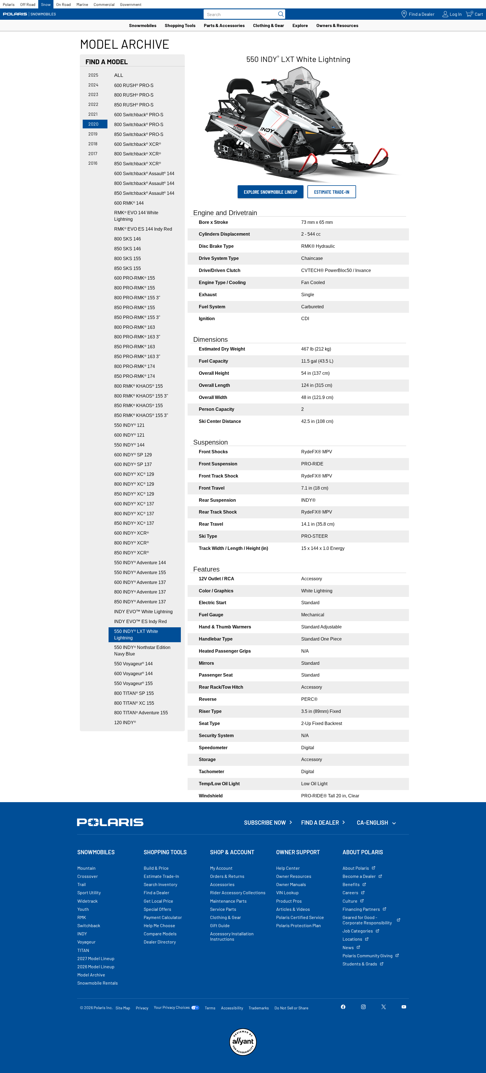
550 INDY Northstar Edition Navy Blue (142, 650)
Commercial (104, 4)
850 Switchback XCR (137, 163)
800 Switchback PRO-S (138, 124)
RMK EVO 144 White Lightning (136, 216)
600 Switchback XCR (137, 144)
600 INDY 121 (129, 435)
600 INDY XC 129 (134, 474)
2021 (93, 114)
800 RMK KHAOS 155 (138, 386)
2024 (93, 84)
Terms (210, 1007)
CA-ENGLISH (373, 822)
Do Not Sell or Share (291, 1007)
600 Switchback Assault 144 (144, 173)
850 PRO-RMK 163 (134, 346)
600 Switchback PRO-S (138, 114)
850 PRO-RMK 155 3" (137, 317)
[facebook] (343, 1007)
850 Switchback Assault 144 (144, 193)
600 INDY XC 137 (134, 503)
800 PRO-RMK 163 (134, 327)
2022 (93, 104)
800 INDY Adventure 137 (140, 592)
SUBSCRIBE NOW (265, 822)
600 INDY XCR (131, 533)
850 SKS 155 (127, 268)
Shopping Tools (180, 25)
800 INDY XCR (131, 543)
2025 (93, 74)
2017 (92, 153)
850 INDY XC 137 (134, 523)
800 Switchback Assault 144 (144, 183)
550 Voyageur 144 (133, 663)
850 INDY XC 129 (134, 494)
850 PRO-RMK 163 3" (137, 356)
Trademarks (259, 1007)
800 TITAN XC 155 (134, 703)
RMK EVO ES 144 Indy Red (143, 229)
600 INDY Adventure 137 (140, 582)
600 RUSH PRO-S (134, 85)
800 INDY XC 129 (134, 484)
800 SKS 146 (127, 239)
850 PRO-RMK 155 (134, 307)
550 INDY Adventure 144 (140, 562)
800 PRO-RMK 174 (134, 366)
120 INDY (125, 722)
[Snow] (29, 14)
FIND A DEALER (320, 822)
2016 (92, 163)
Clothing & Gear (268, 25)
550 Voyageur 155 (133, 683)
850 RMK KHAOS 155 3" (141, 415)
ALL (118, 75)
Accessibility (232, 1007)
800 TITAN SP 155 (134, 693)
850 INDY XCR (131, 552)
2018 (92, 143)
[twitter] (383, 1007)
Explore (300, 25)
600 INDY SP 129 (133, 454)
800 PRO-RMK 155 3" (137, 297)
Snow (46, 4)
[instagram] (363, 1007)
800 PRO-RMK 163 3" (137, 336)
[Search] (279, 14)
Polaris (9, 4)
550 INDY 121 (129, 425)
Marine (82, 4)
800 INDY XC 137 (134, 513)
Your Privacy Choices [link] (172, 1007)
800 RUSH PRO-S (134, 95)
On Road (63, 4)
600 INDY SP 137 (133, 464)
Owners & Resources (337, 25)
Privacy (142, 1007)
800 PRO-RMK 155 (134, 287)
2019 (92, 133)
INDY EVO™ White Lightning (143, 611)
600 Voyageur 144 (133, 673)
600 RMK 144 (129, 203)
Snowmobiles (142, 25)
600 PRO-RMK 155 (134, 278)
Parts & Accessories (224, 25)
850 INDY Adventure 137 (140, 601)
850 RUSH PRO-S (134, 104)
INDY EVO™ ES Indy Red (140, 621)
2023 (93, 94)
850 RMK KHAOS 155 (138, 405)
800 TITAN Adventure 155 (141, 712)
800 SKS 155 (127, 258)
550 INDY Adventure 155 (140, 572)
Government (130, 4)
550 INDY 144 (129, 445)
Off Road (27, 4)
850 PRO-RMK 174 (134, 376)
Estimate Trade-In (331, 192)
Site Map (123, 1007)
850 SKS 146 (127, 248)
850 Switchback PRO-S (138, 134)
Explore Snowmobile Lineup (270, 192)
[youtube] (404, 1007)
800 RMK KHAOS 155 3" (141, 396)
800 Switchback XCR (137, 153)
